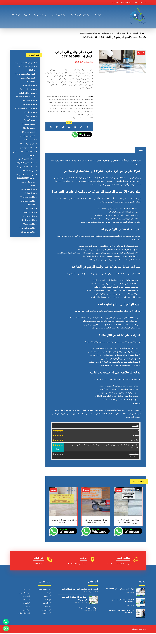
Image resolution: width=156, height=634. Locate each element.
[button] (102, 53)
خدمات (25, 599)
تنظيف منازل (30, 140)
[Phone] (6, 622)
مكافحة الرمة (30, 212)
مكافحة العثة (30, 216)
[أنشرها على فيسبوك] (87, 127)
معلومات (45, 610)
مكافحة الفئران (29, 220)
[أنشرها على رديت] (69, 127)
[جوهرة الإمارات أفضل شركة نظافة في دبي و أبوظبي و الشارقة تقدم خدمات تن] (137, 17)
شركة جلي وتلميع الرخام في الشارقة (71, 111)
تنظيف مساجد (30, 132)
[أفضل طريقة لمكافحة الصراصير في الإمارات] (93, 600)
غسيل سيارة (23, 593)
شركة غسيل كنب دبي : (88, 607)
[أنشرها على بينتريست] (75, 127)
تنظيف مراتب (30, 128)
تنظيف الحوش (30, 85)
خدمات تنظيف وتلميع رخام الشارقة (59, 105)
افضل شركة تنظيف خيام (26, 74)
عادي (46, 599)
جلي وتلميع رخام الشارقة (79, 105)
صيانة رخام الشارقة (53, 111)
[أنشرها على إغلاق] (81, 127)
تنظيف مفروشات (28, 136)
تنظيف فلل (31, 112)
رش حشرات (30, 170)
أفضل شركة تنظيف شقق (26, 63)
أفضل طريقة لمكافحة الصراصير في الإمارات (80, 589)
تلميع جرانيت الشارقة (62, 99)
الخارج (25, 603)
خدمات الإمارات (29, 147)
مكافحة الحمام (29, 208)
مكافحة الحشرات (28, 197)
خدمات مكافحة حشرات (26, 167)
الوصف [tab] (140, 150)
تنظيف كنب (31, 120)
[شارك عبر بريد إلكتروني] (50, 127)
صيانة (46, 596)
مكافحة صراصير (29, 232)
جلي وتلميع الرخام (75, 118)
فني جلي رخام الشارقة (85, 115)
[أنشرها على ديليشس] (62, 127)
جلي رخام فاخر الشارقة (65, 102)
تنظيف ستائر (30, 100)
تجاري (25, 596)
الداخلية (45, 603)
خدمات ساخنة (23, 613)
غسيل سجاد (30, 193)
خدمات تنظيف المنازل (27, 163)
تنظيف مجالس (29, 124)
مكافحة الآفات (43, 589)
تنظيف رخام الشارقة (80, 102)
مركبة (25, 589)
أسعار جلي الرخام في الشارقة (71, 96)
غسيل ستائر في (29, 189)
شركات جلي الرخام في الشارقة (64, 108)
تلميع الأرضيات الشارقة (77, 99)
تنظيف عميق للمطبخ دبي (26, 108)
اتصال (46, 606)
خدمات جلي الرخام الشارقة (84, 108)
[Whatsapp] (6, 628)
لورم (26, 606)
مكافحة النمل (30, 224)
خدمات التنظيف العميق (26, 159)
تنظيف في (31, 116)
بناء (47, 593)
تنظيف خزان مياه (29, 89)
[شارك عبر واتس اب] (56, 127)
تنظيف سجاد (30, 104)
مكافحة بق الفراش (28, 228)
